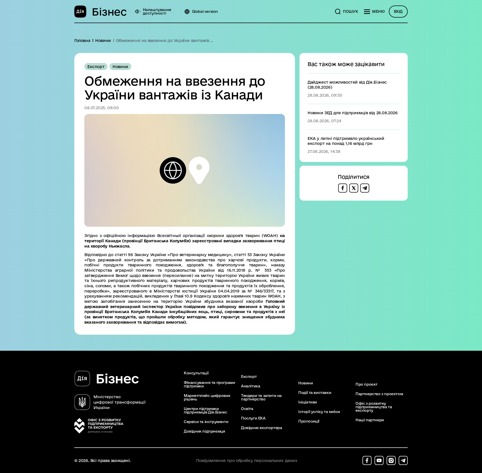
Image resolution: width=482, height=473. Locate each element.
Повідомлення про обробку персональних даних (246, 460)
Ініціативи (307, 402)
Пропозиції (308, 421)
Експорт (249, 376)
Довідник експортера (261, 428)
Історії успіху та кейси (319, 411)
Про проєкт (366, 384)
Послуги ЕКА (253, 418)
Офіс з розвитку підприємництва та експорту (373, 407)
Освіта (247, 408)
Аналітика (250, 386)
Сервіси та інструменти (206, 422)
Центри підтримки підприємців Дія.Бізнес (205, 410)
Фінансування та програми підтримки (209, 384)
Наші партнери (369, 420)
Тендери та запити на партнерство (261, 397)
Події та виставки (314, 392)
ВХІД (398, 11)
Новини (305, 383)
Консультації (196, 373)
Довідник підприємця (204, 431)
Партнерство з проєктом (379, 394)
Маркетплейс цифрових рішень (207, 397)
